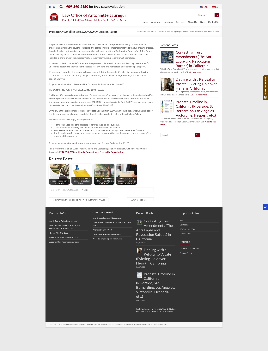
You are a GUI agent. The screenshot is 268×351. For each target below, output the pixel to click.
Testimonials (185, 233)
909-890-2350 (62, 233)
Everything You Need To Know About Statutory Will (79, 199)
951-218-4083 (105, 230)
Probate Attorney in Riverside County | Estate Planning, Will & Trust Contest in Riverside (155, 270)
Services (180, 22)
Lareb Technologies (160, 285)
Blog (202, 22)
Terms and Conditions (189, 248)
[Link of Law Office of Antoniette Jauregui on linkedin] (54, 6)
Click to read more (183, 62)
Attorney (155, 22)
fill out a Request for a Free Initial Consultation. (101, 152)
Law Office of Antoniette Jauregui (94, 15)
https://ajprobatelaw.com (68, 242)
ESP (217, 6)
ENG (205, 6)
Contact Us (213, 22)
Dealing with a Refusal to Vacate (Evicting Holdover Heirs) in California (195, 70)
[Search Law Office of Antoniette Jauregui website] (217, 15)
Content (56, 190)
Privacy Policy (186, 253)
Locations (168, 22)
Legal (86, 190)
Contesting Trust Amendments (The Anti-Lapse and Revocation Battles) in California (196, 52)
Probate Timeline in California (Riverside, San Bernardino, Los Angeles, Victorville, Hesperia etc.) (197, 90)
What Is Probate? (140, 199)
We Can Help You (187, 229)
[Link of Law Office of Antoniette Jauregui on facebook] (50, 6)
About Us (192, 22)
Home (145, 22)
